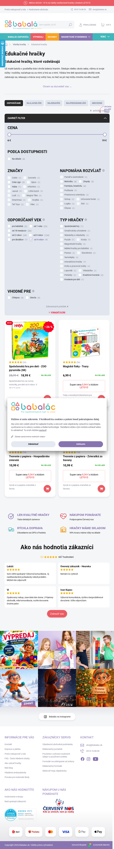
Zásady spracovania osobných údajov (30, 437)
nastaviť (42, 430)
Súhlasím (80, 444)
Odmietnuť (33, 444)
